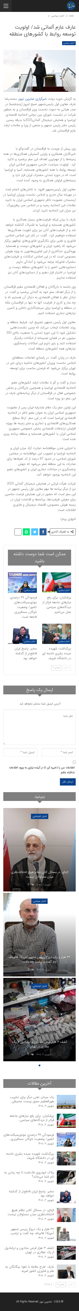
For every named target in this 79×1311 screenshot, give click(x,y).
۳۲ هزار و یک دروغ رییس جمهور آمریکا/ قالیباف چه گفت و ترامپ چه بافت (39, 959)
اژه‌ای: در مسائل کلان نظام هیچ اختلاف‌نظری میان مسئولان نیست (39, 874)
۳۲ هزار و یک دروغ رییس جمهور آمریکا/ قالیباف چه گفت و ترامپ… (31, 1231)
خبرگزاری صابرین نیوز (33, 99)
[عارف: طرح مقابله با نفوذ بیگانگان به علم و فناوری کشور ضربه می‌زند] (66, 1272)
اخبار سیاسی (68, 43)
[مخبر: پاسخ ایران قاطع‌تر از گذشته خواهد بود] (22, 634)
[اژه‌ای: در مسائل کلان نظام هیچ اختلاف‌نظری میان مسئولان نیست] (39, 850)
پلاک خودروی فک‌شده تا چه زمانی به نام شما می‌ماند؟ (29, 1174)
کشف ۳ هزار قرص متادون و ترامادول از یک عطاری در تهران (39, 1044)
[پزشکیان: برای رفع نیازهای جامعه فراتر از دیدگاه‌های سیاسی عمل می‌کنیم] (56, 582)
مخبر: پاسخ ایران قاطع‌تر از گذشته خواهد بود (31, 1193)
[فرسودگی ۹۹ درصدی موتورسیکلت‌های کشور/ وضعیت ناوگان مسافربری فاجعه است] (22, 582)
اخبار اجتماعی (39, 816)
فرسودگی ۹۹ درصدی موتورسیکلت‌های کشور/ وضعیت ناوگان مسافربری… (29, 1137)
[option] (39, 935)
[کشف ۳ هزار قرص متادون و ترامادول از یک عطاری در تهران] (39, 1019)
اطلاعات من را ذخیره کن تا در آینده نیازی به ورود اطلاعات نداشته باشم (42, 770)
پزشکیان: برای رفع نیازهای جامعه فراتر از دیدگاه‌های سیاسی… (32, 1118)
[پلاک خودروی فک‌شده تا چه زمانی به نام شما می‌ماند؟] (66, 1177)
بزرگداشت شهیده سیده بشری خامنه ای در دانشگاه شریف (30, 1156)
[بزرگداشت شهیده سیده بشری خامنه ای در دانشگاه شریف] (56, 634)
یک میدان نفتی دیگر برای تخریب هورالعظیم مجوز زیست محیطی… (32, 1099)
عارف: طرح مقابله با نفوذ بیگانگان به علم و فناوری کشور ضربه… (29, 1269)
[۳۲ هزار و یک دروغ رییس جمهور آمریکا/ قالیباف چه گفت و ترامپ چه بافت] (39, 934)
